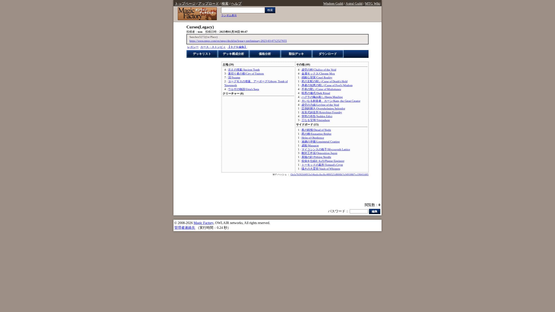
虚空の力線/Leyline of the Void (320, 104)
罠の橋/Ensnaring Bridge (316, 133)
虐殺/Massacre (310, 145)
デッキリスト (202, 53)
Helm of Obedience (313, 137)
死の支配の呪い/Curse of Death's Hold (325, 81)
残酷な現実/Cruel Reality (317, 77)
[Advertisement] (277, 190)
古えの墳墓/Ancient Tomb (244, 69)
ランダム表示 (229, 15)
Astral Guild (354, 3)
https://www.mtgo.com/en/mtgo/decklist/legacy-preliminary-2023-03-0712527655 (238, 40)
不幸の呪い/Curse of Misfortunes (321, 89)
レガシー (193, 47)
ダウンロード (328, 53)
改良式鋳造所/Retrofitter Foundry (322, 112)
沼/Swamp (234, 77)
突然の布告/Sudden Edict (317, 116)
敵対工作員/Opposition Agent (319, 153)
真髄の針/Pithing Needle (316, 157)
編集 (374, 211)
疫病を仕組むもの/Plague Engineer (323, 160)
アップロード (208, 3)
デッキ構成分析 (233, 53)
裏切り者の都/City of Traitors (246, 73)
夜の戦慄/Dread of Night (316, 130)
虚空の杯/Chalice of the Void (319, 69)
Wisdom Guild (333, 3)
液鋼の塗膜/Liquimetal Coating (321, 141)
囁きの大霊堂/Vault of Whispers (321, 168)
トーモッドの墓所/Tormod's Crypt (322, 164)
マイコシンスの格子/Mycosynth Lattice (326, 149)
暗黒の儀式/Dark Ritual (316, 93)
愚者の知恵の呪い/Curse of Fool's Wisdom (327, 85)
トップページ (185, 3)
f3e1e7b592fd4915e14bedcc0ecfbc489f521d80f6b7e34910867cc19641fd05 (330, 174)
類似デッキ (296, 53)
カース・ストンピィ (213, 47)
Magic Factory (203, 223)
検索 (225, 3)
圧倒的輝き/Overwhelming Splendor (323, 108)
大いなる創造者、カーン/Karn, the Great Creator (331, 100)
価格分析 (265, 53)
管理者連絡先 (184, 227)
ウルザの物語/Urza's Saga (243, 89)
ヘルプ (236, 3)
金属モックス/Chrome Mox (318, 73)
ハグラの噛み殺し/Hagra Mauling (322, 97)
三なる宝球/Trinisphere (316, 120)
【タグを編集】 (237, 47)
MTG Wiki (372, 3)
